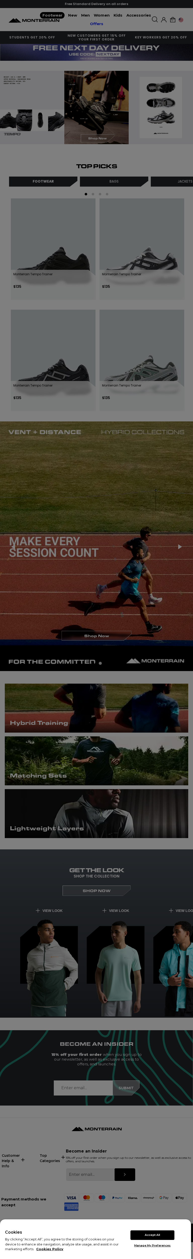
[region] (95, 1239)
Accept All (152, 1235)
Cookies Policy (49, 1249)
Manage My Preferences (152, 1245)
